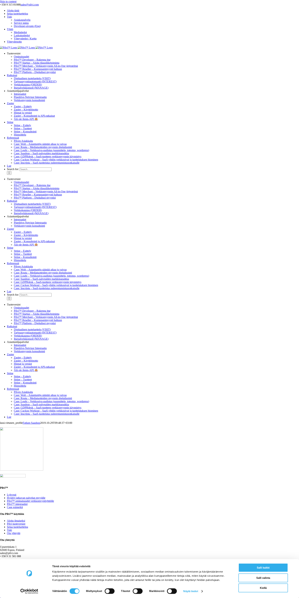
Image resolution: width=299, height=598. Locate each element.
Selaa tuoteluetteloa (17, 526)
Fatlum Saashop (31, 422)
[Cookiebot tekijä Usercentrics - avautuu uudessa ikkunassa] (29, 591)
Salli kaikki (263, 567)
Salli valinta (263, 577)
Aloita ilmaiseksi (16, 520)
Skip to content (8, 1)
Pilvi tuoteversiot (16, 523)
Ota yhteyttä (13, 533)
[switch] (110, 591)
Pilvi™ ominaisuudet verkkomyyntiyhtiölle (30, 500)
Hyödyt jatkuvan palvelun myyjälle (26, 497)
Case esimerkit (15, 507)
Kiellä (263, 587)
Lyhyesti (11, 494)
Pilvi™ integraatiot (17, 504)
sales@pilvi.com (30, 4)
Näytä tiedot (190, 591)
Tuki (9, 530)
